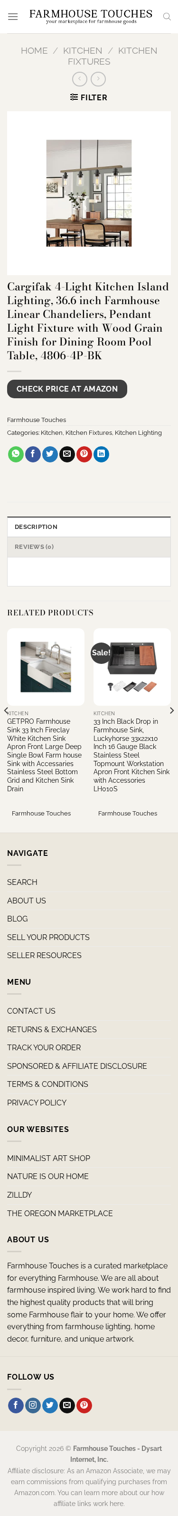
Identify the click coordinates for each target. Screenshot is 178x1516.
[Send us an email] (67, 1406)
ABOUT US (26, 900)
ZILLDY (19, 1194)
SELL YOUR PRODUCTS (48, 937)
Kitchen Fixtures (89, 432)
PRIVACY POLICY (36, 1102)
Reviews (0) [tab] (34, 546)
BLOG (17, 918)
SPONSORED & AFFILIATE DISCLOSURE (77, 1066)
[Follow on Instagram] (33, 1406)
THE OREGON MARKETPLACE (60, 1213)
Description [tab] (36, 526)
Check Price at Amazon (67, 388)
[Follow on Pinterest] (84, 1406)
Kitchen (83, 50)
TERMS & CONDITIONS (47, 1084)
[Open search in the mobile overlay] (167, 16)
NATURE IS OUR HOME (48, 1176)
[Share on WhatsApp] (16, 454)
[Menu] (13, 16)
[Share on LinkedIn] (101, 454)
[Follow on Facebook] (16, 1406)
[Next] (171, 729)
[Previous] (6, 729)
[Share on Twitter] (50, 454)
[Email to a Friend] (67, 454)
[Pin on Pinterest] (84, 454)
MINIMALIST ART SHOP (48, 1158)
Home (34, 50)
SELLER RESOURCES (44, 955)
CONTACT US (31, 1011)
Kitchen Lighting (138, 432)
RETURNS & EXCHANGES (52, 1029)
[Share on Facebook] (33, 454)
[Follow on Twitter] (50, 1406)
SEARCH (22, 882)
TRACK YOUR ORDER (44, 1047)
